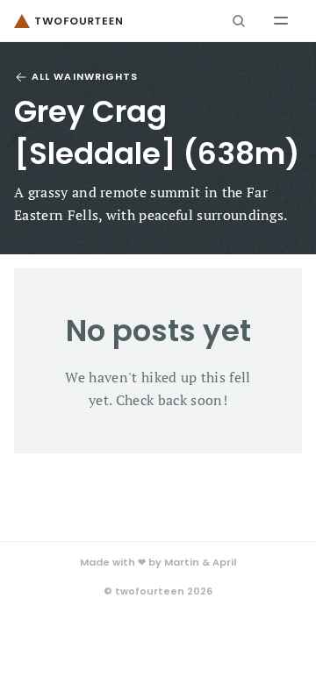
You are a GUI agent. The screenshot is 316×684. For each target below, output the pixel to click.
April (224, 562)
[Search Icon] (239, 21)
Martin (181, 562)
